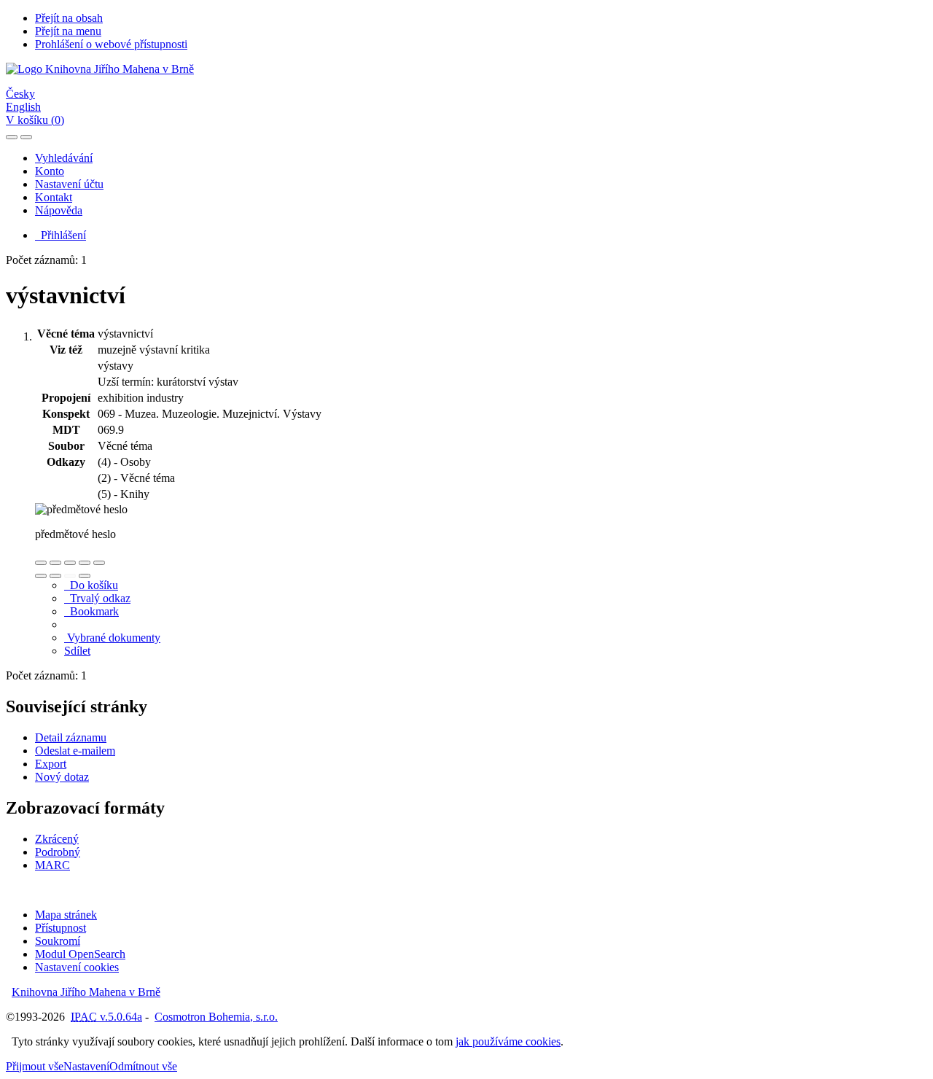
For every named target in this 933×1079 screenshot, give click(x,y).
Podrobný (57, 852)
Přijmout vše (34, 1066)
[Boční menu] (11, 137)
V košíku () (35, 120)
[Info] (99, 563)
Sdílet (77, 650)
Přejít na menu (68, 31)
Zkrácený (57, 839)
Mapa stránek (66, 914)
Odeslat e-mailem (75, 750)
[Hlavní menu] (26, 137)
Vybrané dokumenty (112, 637)
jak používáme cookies (508, 1041)
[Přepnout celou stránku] (84, 563)
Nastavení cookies (77, 967)
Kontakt (53, 197)
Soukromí (57, 941)
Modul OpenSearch (80, 954)
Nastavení (86, 1066)
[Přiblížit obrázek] (41, 563)
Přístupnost (60, 928)
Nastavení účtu (69, 184)
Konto (49, 171)
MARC (52, 865)
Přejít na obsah (69, 18)
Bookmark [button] (91, 611)
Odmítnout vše (143, 1066)
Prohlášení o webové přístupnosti (111, 44)
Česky (20, 93)
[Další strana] (84, 576)
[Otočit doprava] (55, 576)
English (23, 107)
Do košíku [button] (91, 585)
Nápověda (58, 210)
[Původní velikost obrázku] (70, 563)
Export (50, 763)
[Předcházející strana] (70, 576)
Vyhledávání (64, 158)
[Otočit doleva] (41, 576)
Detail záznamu (70, 737)
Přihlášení (60, 235)
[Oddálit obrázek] (55, 563)
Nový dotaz (62, 777)
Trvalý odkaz (97, 598)
